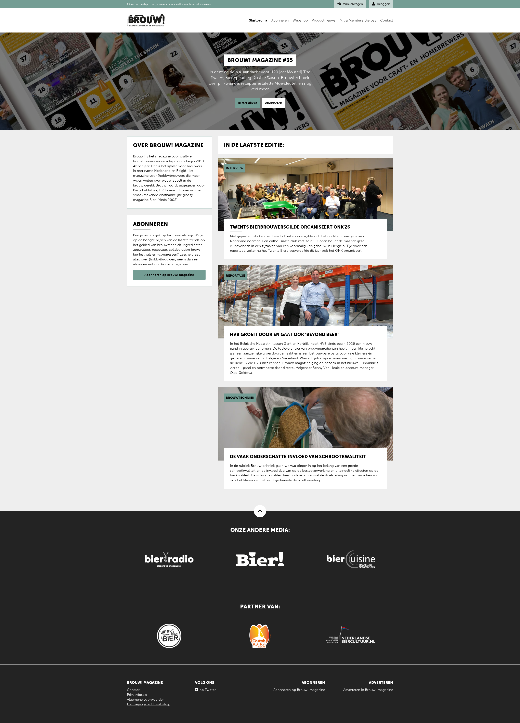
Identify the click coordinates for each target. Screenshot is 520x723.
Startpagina (258, 20)
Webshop (300, 20)
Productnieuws (324, 20)
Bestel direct (247, 103)
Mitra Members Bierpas (358, 20)
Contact (386, 20)
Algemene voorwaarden (146, 699)
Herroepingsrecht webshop (148, 704)
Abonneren (280, 20)
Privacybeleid (137, 695)
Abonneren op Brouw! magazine (169, 275)
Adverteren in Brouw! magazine (368, 690)
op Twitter (207, 690)
